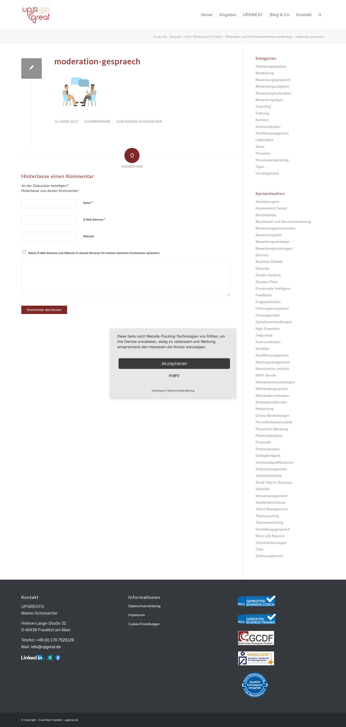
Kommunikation (268, 127)
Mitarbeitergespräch (272, 389)
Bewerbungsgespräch (273, 80)
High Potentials (268, 329)
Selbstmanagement (271, 469)
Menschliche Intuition (272, 369)
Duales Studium (268, 275)
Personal (263, 153)
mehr (174, 375)
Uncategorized (267, 173)
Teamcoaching (267, 516)
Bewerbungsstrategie (273, 242)
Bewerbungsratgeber (272, 86)
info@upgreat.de (46, 647)
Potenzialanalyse (269, 436)
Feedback (264, 295)
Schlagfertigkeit (268, 456)
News (260, 147)
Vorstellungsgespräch (273, 529)
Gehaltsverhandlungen (274, 322)
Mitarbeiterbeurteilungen (275, 382)
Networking (265, 409)
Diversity (262, 268)
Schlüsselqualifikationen (275, 462)
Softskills (263, 489)
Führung (262, 113)
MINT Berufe (266, 375)
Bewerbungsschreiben (273, 93)
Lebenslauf (264, 140)
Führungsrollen (268, 315)
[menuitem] (207, 15)
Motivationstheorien (271, 402)
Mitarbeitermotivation (272, 396)
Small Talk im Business (274, 482)
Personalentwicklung (272, 160)
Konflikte (262, 349)
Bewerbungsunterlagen (274, 248)
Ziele (259, 549)
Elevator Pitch (267, 282)
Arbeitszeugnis (267, 202)
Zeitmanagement (269, 556)
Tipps (260, 167)
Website (88, 236)
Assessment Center (271, 208)
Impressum (136, 615)
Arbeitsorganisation (271, 66)
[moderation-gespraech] (31, 68)
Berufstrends (266, 215)
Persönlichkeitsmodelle (274, 422)
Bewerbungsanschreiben (275, 228)
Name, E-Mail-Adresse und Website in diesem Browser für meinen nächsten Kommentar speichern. (94, 252)
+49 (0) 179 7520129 (55, 640)
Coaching (263, 106)
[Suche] (320, 15)
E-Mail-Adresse (94, 219)
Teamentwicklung (269, 522)
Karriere (262, 120)
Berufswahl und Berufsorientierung (283, 222)
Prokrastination (268, 449)
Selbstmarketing (268, 476)
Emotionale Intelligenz (273, 288)
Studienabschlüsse (271, 502)
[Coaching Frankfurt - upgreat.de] (36, 15)
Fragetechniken (268, 302)
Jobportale (264, 335)
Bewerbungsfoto (269, 235)
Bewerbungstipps (269, 100)
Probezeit (263, 442)
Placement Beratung (272, 429)
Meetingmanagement (273, 362)
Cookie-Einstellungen (143, 624)
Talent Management (271, 509)
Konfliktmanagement (272, 133)
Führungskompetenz (272, 308)
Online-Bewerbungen (273, 416)
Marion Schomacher (143, 122)
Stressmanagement (271, 496)
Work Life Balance (270, 536)
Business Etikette (269, 262)
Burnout (262, 255)
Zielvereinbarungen (271, 543)
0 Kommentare (97, 122)
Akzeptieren (174, 363)
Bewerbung (265, 73)
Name (88, 203)
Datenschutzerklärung (144, 606)
